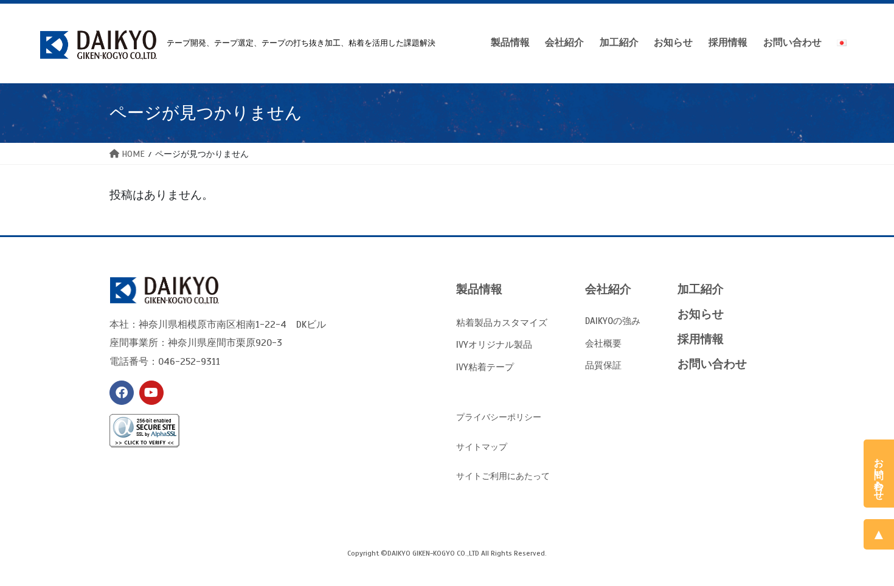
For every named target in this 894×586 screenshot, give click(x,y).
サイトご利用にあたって (503, 476)
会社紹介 (608, 289)
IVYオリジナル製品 (494, 344)
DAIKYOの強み (612, 320)
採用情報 (700, 339)
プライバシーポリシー (498, 417)
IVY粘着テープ (485, 367)
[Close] (884, 449)
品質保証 (603, 365)
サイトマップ (481, 447)
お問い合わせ (712, 364)
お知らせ (700, 314)
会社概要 (603, 343)
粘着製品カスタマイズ (501, 322)
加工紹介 (700, 289)
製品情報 (479, 289)
